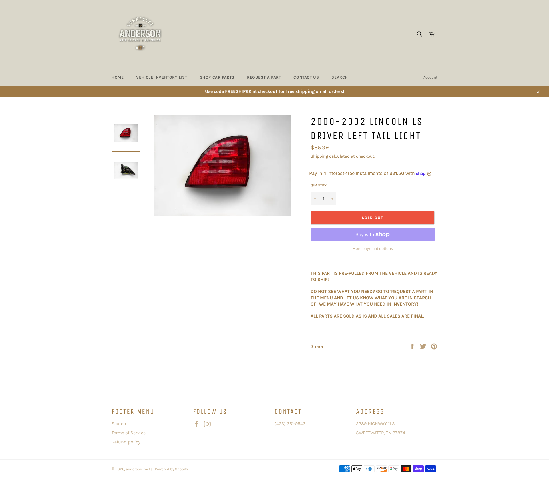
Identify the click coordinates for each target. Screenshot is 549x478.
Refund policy (126, 442)
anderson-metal (140, 469)
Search (119, 423)
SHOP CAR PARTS (217, 77)
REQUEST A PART (264, 77)
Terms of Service (129, 432)
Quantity (319, 185)
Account (430, 77)
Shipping (319, 156)
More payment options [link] (372, 248)
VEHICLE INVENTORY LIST (161, 77)
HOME (118, 77)
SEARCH (339, 77)
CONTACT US (306, 77)
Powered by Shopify (171, 469)
